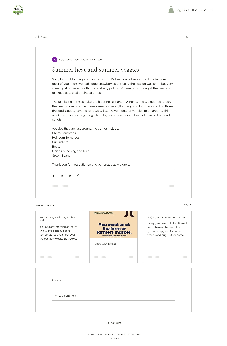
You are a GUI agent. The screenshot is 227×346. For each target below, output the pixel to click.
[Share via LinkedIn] (69, 175)
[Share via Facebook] (53, 175)
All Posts (41, 36)
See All (188, 204)
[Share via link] (78, 175)
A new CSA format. (105, 243)
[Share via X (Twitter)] (61, 175)
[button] (187, 36)
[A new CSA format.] (114, 224)
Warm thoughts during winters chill (57, 218)
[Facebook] (212, 10)
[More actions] (173, 60)
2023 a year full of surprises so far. (166, 217)
